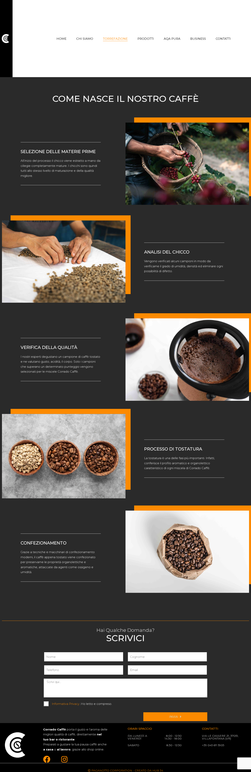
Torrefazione (115, 39)
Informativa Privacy (66, 704)
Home (61, 39)
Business (198, 39)
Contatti (223, 39)
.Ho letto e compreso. (82, 704)
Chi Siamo (84, 39)
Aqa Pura (172, 39)
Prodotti (145, 39)
